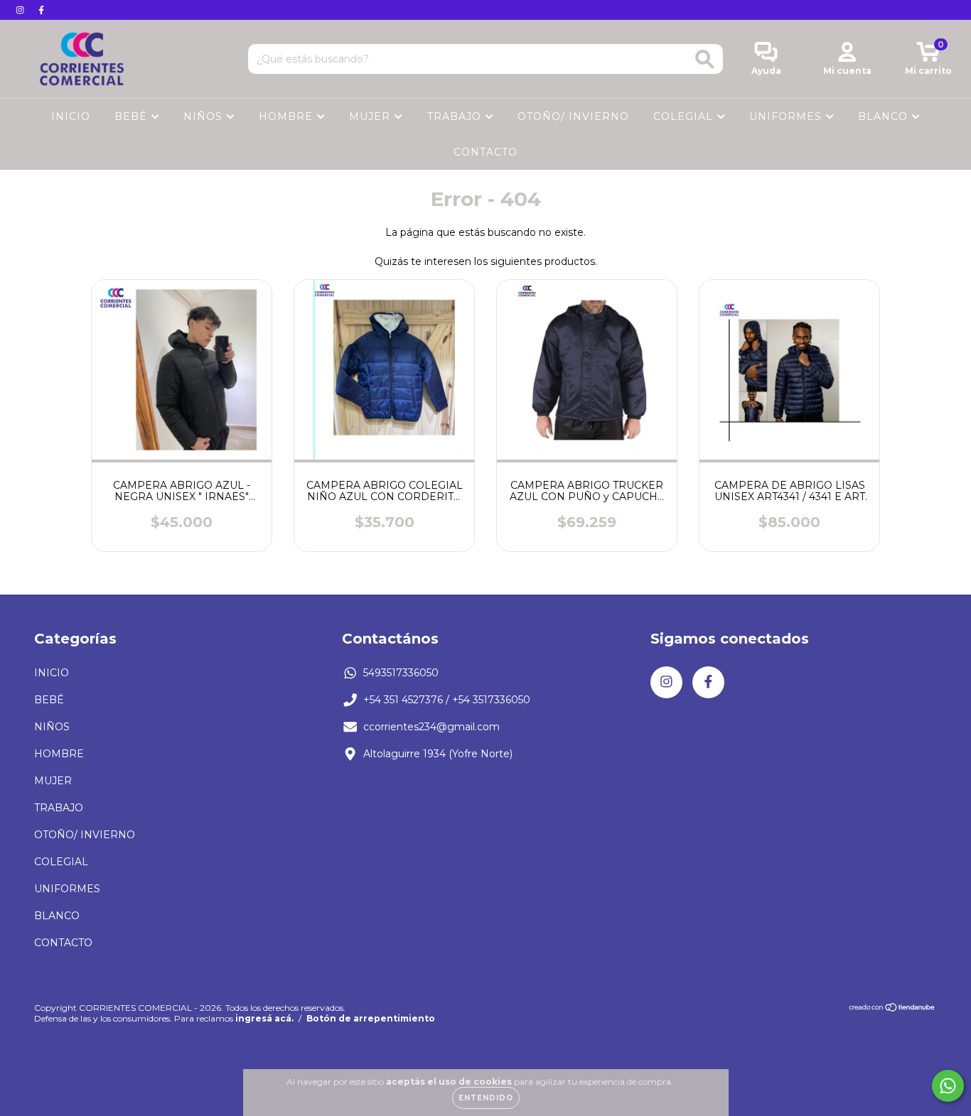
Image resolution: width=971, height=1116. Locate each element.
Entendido (485, 1098)
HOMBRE (287, 116)
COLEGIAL (685, 116)
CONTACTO (485, 152)
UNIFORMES (787, 116)
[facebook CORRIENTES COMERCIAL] (41, 10)
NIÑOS (204, 116)
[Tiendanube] (892, 1008)
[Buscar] (704, 59)
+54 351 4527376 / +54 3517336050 (446, 699)
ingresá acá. (264, 1018)
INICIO (70, 116)
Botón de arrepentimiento (370, 1018)
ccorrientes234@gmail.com (431, 726)
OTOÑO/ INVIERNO (573, 116)
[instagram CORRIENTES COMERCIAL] (21, 10)
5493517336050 (401, 672)
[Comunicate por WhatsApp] (948, 1086)
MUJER (371, 116)
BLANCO (884, 116)
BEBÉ (132, 116)
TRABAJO (456, 116)
